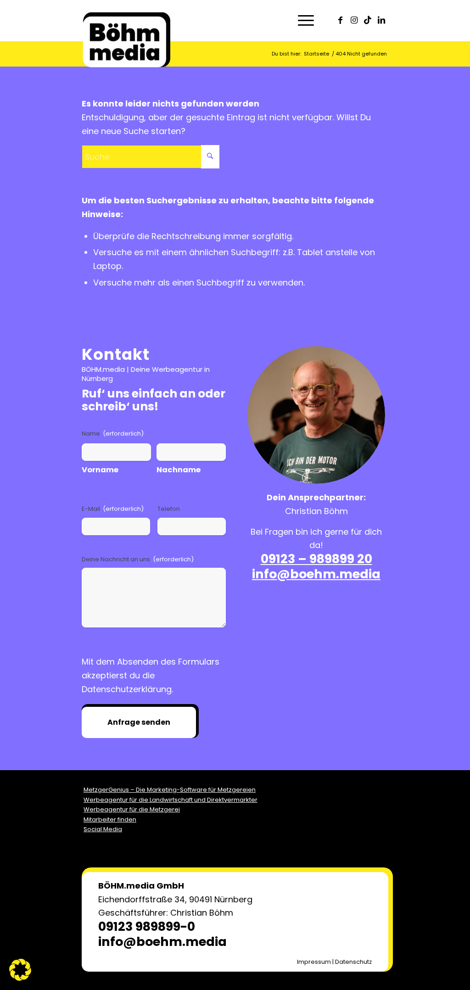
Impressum (314, 962)
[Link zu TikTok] (368, 20)
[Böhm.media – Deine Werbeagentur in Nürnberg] (126, 30)
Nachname (179, 469)
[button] (20, 970)
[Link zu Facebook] (340, 20)
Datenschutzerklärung (127, 689)
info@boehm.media (316, 573)
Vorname (100, 469)
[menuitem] (303, 20)
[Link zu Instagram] (354, 20)
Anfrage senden (138, 722)
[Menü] (303, 20)
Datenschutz (353, 962)
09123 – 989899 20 (316, 558)
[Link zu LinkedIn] (381, 20)
